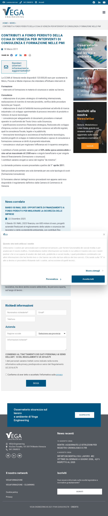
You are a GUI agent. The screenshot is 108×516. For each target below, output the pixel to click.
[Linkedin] (14, 455)
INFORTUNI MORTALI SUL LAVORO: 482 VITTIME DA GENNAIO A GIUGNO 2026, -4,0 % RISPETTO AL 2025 (78, 459)
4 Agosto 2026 (64, 452)
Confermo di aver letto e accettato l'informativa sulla (35, 374)
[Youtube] (19, 455)
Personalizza (52, 279)
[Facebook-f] (8, 455)
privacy (59, 374)
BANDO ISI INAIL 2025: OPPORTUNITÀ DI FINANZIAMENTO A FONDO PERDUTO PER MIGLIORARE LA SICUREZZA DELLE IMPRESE (34, 210)
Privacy (9, 497)
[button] (5, 55)
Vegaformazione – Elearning (20, 485)
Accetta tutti (88, 279)
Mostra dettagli (93, 270)
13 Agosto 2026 (64, 441)
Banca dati (85, 78)
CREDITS (74, 507)
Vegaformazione (14, 480)
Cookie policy (12, 492)
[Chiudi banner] (104, 234)
